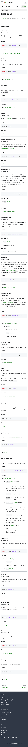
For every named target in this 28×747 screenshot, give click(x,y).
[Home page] (2, 6)
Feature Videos (5, 704)
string (14, 53)
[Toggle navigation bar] (2, 2)
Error (13, 107)
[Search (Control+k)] (25, 2)
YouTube (3, 730)
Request (15, 437)
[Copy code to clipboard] (25, 45)
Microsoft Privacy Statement (9, 737)
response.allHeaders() (12, 270)
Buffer (10, 79)
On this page (5, 10)
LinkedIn (3, 719)
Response (3, 18)
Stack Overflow (5, 713)
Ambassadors (5, 735)
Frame (9, 118)
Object (10, 53)
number (14, 515)
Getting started (5, 697)
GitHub (3, 728)
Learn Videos (4, 702)
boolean (5, 164)
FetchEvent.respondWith (8, 148)
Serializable (12, 396)
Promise (5, 53)
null (10, 107)
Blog (2, 732)
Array (10, 252)
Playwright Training (6, 700)
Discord (3, 715)
